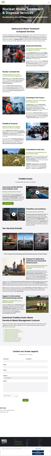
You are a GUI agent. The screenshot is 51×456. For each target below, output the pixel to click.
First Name (6, 359)
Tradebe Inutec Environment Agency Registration (13, 331)
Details (5, 381)
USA (27, 441)
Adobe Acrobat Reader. (10, 326)
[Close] (49, 451)
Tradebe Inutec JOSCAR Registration (11, 336)
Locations (40, 439)
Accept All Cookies (38, 453)
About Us (15, 439)
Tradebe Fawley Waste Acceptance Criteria (12, 340)
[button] (3, 252)
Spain (27, 443)
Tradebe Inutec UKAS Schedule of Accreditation (13, 338)
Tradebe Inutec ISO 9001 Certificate (11, 334)
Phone (5, 370)
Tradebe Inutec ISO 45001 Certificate (11, 335)
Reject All (38, 451)
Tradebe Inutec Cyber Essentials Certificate (12, 337)
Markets (27, 439)
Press (39, 443)
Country (5, 375)
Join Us (39, 441)
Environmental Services (18, 441)
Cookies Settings (38, 448)
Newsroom (40, 445)
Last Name (29, 359)
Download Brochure (8, 203)
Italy (27, 446)
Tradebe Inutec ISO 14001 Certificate (11, 332)
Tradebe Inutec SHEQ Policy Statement (11, 329)
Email (4, 364)
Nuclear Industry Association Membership (12, 341)
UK (26, 444)
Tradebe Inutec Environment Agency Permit (12, 330)
